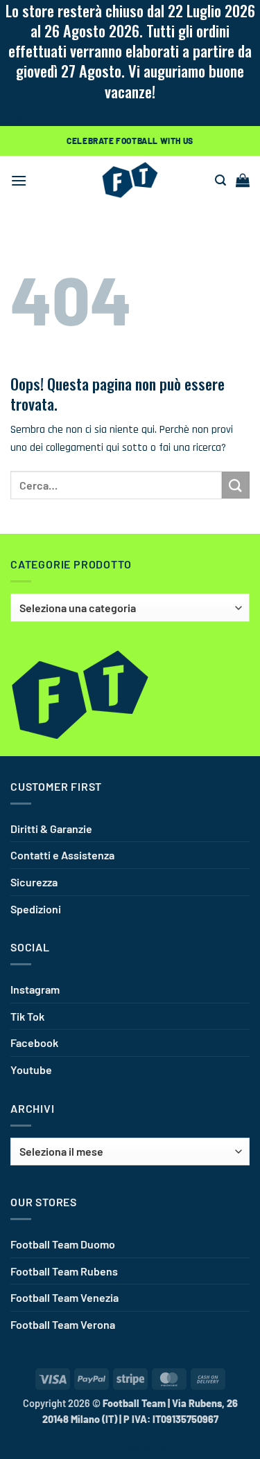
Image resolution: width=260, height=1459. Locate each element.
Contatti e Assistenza (62, 854)
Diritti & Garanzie (51, 828)
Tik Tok (27, 1016)
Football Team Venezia (64, 1297)
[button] (18, 180)
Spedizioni (35, 908)
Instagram (35, 989)
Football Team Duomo (62, 1244)
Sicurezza (34, 881)
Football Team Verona (62, 1324)
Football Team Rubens (64, 1271)
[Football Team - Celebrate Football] (130, 180)
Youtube (31, 1069)
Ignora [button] (15, 117)
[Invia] (236, 485)
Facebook (34, 1042)
